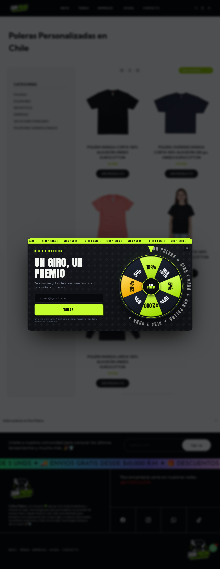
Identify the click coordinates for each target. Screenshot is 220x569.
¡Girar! (69, 310)
